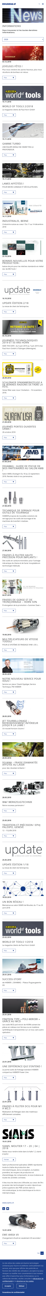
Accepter (8, 1286)
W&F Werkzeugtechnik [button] (17, 802)
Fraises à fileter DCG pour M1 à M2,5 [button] (22, 1107)
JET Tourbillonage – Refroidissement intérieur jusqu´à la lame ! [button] (20, 723)
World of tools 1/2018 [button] (17, 941)
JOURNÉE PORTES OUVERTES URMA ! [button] (19, 427)
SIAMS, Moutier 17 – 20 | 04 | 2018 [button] (21, 1147)
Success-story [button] (11, 979)
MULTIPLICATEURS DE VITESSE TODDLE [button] (20, 640)
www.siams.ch (8, 1203)
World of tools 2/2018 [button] (17, 106)
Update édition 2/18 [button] (15, 303)
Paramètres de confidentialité (13, 1292)
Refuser (21, 1286)
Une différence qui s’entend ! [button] (22, 1066)
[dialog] (23, 1278)
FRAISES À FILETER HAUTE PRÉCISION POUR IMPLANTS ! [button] (19, 556)
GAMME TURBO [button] (11, 143)
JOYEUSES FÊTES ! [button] (12, 66)
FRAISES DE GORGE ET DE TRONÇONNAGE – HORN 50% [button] (19, 600)
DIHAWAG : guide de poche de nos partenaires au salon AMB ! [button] (23, 468)
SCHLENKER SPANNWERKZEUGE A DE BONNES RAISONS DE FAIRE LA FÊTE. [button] (22, 384)
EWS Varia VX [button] (10, 1234)
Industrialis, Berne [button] (15, 220)
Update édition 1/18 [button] (15, 864)
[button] (23, 53)
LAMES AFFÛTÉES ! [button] (13, 183)
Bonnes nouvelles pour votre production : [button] (22, 262)
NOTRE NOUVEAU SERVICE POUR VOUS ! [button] (21, 679)
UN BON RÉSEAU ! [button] (13, 901)
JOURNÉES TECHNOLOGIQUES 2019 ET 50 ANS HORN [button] (20, 341)
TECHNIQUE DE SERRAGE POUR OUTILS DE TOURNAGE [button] (20, 511)
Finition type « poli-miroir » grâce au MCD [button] (21, 1020)
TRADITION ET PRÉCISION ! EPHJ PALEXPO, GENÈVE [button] (21, 826)
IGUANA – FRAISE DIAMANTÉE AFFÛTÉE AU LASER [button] (20, 763)
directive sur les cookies (25, 1281)
